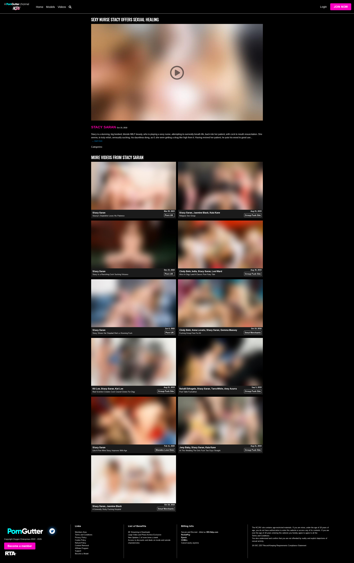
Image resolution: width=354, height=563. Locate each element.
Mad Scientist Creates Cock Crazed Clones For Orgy (114, 392)
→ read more (97, 141)
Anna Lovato (198, 330)
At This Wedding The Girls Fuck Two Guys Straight (199, 450)
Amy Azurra (230, 388)
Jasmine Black (201, 212)
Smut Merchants (253, 332)
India (194, 271)
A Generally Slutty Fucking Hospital (107, 509)
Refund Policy (80, 543)
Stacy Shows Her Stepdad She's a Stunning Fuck (112, 333)
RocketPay (185, 535)
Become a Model (81, 554)
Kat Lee (119, 388)
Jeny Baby (184, 447)
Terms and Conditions (83, 535)
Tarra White (217, 388)
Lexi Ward (217, 271)
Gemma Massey (228, 330)
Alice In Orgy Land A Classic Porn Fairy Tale (197, 274)
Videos (62, 6)
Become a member (20, 546)
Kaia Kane (215, 212)
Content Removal (82, 545)
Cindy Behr (185, 271)
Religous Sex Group (187, 216)
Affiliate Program (81, 548)
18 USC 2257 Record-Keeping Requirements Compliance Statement (279, 545)
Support (78, 551)
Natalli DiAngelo (187, 388)
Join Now (341, 6)
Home (39, 6)
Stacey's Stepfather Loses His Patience (108, 216)
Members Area (81, 532)
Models (50, 6)
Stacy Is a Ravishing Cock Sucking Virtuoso (110, 274)
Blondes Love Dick (165, 450)
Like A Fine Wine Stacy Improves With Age (110, 450)
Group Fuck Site (253, 215)
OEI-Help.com (212, 532)
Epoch (184, 537)
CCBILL (184, 540)
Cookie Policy (80, 540)
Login (323, 6)
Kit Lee (96, 388)
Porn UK (169, 215)
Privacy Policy (81, 537)
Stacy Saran (103, 127)
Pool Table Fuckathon (188, 392)
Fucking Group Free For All (190, 333)
